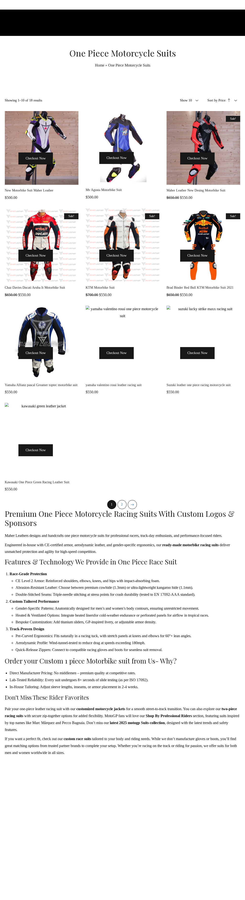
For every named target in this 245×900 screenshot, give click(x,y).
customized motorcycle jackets (100, 709)
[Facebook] (112, 886)
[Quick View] (60, 167)
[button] (11, 167)
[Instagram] (122, 886)
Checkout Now (36, 158)
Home (99, 65)
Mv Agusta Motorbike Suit (104, 190)
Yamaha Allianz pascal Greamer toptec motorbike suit (41, 385)
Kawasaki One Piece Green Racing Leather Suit (37, 482)
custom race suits (77, 739)
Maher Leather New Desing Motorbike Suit (196, 190)
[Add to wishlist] (72, 167)
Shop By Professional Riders (169, 716)
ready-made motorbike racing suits (190, 545)
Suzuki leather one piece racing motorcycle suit (199, 385)
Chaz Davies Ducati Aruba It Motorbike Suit (35, 287)
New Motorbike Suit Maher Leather (29, 190)
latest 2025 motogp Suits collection (137, 723)
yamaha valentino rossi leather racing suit (114, 385)
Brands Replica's (168, 791)
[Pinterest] (133, 886)
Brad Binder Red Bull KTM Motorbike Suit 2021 (200, 287)
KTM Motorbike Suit (100, 287)
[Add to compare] (42, 180)
